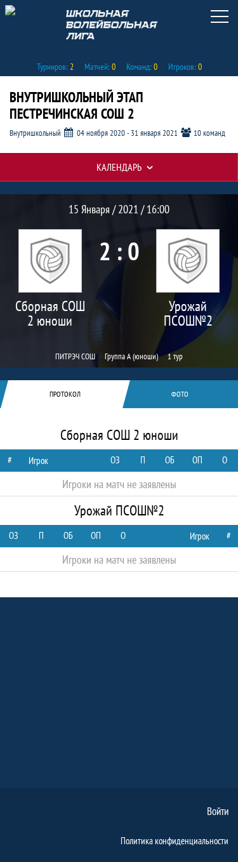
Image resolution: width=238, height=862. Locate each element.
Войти (217, 811)
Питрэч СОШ (75, 356)
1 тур (175, 356)
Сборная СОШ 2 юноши (50, 314)
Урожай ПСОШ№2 (188, 314)
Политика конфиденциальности (174, 841)
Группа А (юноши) (131, 356)
